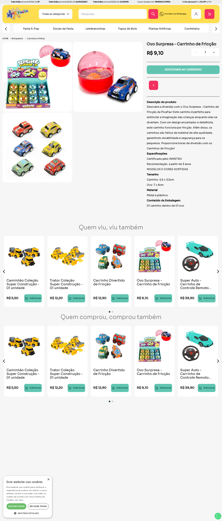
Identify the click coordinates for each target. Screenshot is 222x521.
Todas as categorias (53, 14)
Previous (6, 29)
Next (216, 29)
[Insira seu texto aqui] (17, 19)
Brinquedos (17, 38)
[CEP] (177, 85)
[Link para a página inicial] (5, 38)
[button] (4, 271)
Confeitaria (159, 28)
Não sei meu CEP (182, 94)
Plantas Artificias (127, 28)
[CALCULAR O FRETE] (215, 85)
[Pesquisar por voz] (81, 15)
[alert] (27, 497)
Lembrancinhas (63, 28)
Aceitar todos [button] (16, 506)
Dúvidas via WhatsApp (218, 516)
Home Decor (191, 28)
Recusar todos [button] (38, 506)
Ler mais (19, 500)
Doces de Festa (31, 28)
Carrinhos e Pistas (36, 38)
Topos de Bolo (95, 28)
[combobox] (117, 14)
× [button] (48, 479)
